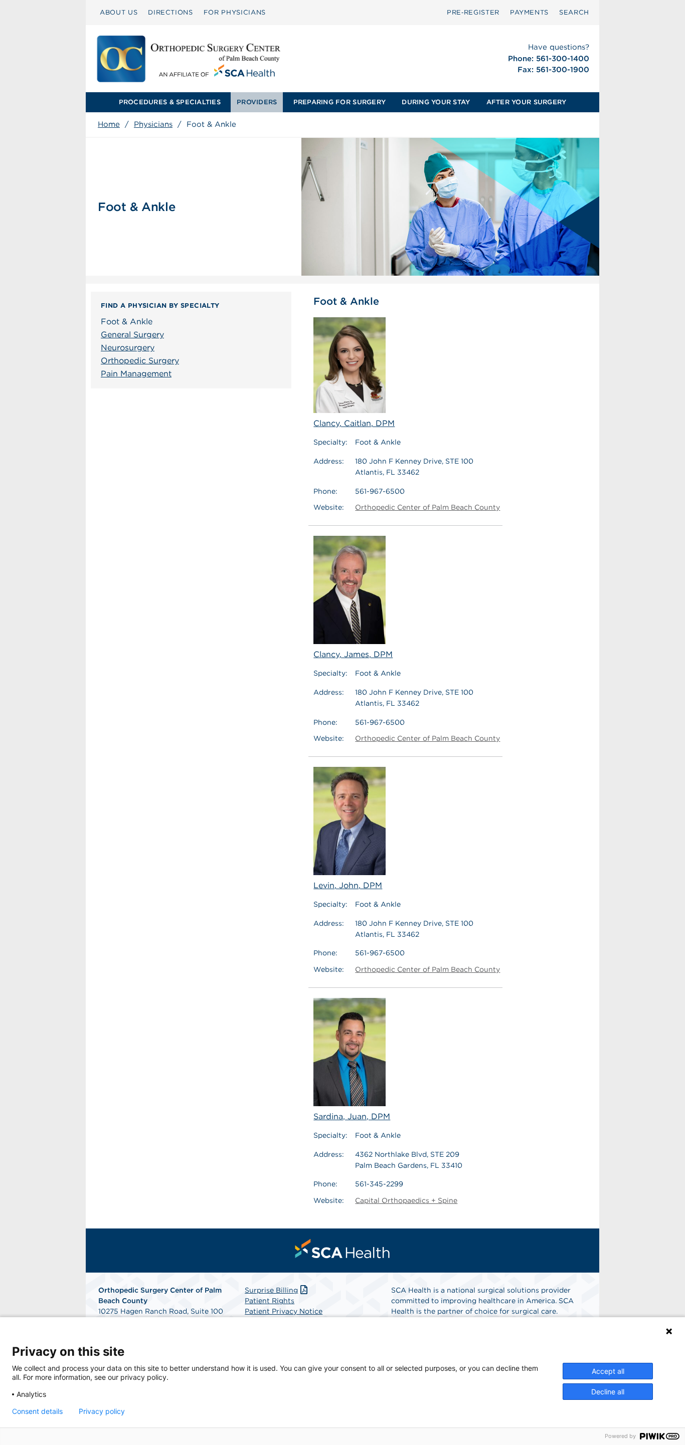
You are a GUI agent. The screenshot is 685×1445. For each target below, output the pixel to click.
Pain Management (136, 373)
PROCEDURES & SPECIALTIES (170, 102)
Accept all (608, 1371)
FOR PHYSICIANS (235, 12)
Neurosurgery (127, 347)
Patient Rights (269, 1301)
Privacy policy (102, 1411)
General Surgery (132, 334)
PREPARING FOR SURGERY (339, 102)
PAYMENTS (529, 12)
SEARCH (574, 12)
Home (109, 124)
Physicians (153, 124)
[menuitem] (118, 12)
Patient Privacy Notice (283, 1311)
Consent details (37, 1411)
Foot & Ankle (126, 321)
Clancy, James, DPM (353, 654)
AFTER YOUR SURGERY (526, 102)
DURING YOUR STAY (436, 102)
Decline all (607, 1391)
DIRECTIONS (170, 12)
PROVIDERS (257, 102)
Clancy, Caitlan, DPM (354, 423)
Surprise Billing (271, 1290)
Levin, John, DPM (347, 885)
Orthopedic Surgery (140, 360)
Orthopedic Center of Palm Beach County (427, 507)
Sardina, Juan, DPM (351, 1116)
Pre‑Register (473, 12)
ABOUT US (118, 12)
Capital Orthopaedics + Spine (406, 1200)
